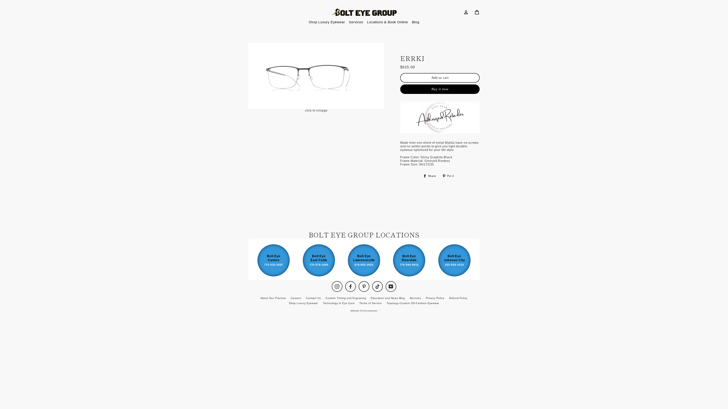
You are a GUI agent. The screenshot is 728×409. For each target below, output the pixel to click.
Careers (296, 298)
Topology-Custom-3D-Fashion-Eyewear (413, 303)
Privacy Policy (435, 298)
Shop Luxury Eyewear (327, 22)
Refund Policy (458, 298)
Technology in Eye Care (339, 303)
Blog (415, 22)
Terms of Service (370, 303)
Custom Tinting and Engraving (346, 298)
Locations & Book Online (387, 22)
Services (356, 22)
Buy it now (440, 89)
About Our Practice (273, 298)
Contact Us (313, 298)
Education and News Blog (388, 298)
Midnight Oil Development (364, 311)
